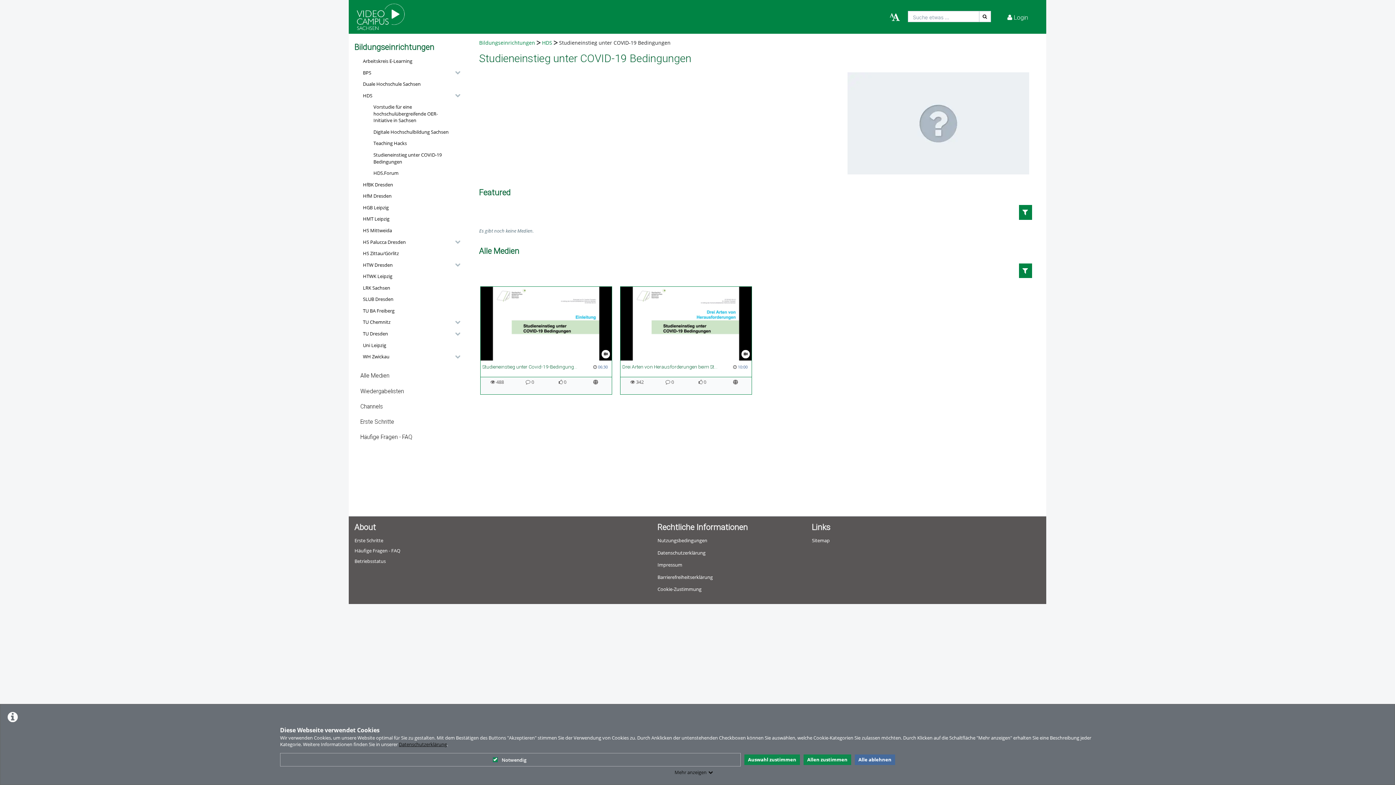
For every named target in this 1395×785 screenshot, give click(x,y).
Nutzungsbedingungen (682, 540)
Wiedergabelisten (382, 391)
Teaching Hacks (390, 143)
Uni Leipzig (374, 345)
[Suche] (985, 16)
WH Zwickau (376, 356)
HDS (367, 95)
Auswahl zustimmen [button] (772, 759)
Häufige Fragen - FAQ (386, 437)
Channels (371, 406)
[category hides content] (455, 72)
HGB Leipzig (376, 207)
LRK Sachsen (376, 288)
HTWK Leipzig (377, 276)
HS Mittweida (377, 230)
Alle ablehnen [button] (874, 759)
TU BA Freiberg (379, 310)
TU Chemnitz (377, 322)
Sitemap (821, 540)
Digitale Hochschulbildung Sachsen (411, 132)
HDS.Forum (386, 173)
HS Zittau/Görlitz (381, 253)
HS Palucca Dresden (384, 242)
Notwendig (514, 760)
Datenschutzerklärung (423, 744)
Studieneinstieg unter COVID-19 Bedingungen (407, 158)
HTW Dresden (378, 265)
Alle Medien (374, 376)
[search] (943, 16)
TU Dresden (375, 333)
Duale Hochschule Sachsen (392, 84)
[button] (409, 72)
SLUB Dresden (378, 299)
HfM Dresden (377, 196)
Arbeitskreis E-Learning (387, 61)
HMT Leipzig (376, 219)
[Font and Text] (894, 17)
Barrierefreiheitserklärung (685, 577)
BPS (367, 72)
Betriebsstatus (370, 561)
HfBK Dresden (378, 184)
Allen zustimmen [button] (827, 759)
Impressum (670, 564)
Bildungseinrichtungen (507, 42)
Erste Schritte (377, 422)
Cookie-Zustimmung (679, 589)
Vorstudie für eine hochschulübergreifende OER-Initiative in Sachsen (405, 114)
